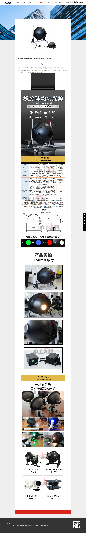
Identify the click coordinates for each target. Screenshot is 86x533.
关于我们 (23, 2)
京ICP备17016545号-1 (16, 528)
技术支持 (35, 2)
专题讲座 (49, 2)
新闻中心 (29, 2)
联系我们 (61, 2)
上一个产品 (24, 511)
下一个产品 (62, 511)
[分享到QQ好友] (84, 217)
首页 (18, 2)
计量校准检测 (68, 2)
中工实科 (11, 528)
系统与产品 (42, 2)
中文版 (73, 2)
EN (76, 2)
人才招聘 (55, 2)
